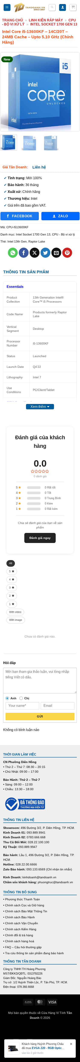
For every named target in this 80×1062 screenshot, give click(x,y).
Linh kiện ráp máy (46, 20)
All (10, 563)
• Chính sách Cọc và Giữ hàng (23, 905)
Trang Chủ (12, 20)
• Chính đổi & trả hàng (18, 935)
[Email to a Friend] (56, 253)
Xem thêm (38, 406)
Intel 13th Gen (17, 241)
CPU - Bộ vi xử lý (63, 234)
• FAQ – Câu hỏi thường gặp (22, 947)
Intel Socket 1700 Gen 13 (53, 24)
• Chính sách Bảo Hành (19, 917)
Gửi (40, 716)
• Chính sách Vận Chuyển (20, 923)
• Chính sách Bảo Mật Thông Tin (25, 911)
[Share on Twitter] (46, 253)
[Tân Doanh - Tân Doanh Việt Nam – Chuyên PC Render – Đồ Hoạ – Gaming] (29, 7)
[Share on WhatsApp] (13, 253)
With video (15, 612)
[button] (7, 7)
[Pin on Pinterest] (67, 253)
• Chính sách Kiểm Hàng (19, 929)
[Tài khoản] (62, 7)
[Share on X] (35, 253)
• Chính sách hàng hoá (18, 941)
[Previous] (8, 92)
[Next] (72, 92)
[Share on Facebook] (24, 253)
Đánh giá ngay (40, 538)
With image (15, 619)
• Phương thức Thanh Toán (21, 899)
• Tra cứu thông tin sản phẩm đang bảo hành (33, 953)
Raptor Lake (36, 241)
